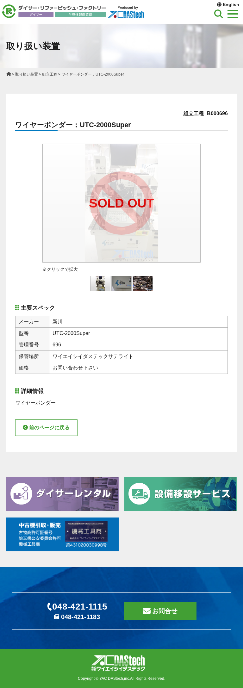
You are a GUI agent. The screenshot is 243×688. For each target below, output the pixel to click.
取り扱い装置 (26, 74)
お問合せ (165, 610)
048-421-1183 (80, 616)
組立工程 (49, 74)
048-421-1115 (79, 606)
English (231, 4)
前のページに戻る (49, 427)
